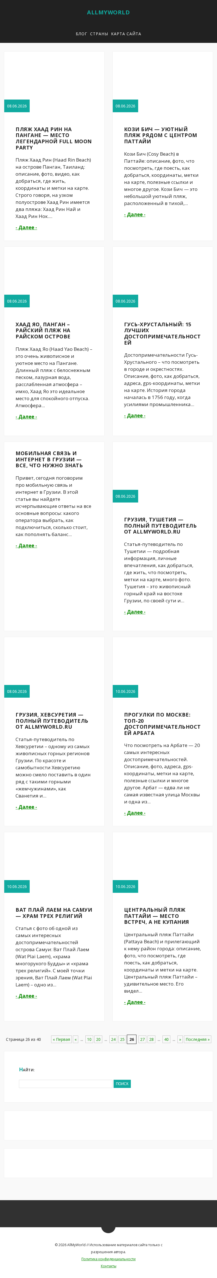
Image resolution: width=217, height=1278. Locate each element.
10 (89, 1039)
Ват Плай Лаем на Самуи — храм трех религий (54, 912)
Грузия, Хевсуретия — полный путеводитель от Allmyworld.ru (52, 720)
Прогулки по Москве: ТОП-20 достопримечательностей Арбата (162, 723)
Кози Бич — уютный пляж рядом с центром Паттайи (160, 135)
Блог (81, 33)
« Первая (61, 1039)
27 (142, 1039)
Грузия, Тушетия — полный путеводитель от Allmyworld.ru (160, 525)
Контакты (108, 1266)
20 (98, 1039)
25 (122, 1039)
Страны (99, 33)
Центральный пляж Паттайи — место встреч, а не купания (156, 915)
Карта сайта (126, 33)
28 (151, 1039)
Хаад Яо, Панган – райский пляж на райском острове (43, 330)
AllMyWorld (108, 12)
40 (166, 1039)
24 (113, 1039)
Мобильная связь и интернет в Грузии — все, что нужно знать (49, 459)
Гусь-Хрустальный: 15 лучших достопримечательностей (162, 333)
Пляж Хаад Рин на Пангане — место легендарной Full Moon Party (54, 138)
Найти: (27, 1069)
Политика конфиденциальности (108, 1259)
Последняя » (198, 1039)
